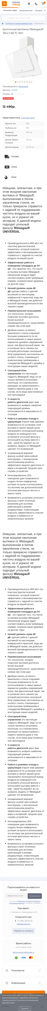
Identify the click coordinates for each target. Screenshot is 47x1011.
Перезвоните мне (23, 924)
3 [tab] (20, 82)
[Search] (4, 17)
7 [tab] (29, 82)
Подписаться (35, 896)
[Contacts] (36, 3)
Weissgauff (23, 86)
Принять (25, 1008)
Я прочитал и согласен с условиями (25, 902)
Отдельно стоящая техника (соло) (19, 23)
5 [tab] (24, 82)
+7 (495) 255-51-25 (24, 921)
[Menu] (4, 3)
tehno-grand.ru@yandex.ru (23, 952)
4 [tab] (22, 82)
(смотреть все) (28, 118)
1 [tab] (15, 82)
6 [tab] (27, 82)
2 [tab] (18, 82)
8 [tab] (31, 82)
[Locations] (28, 3)
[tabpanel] (23, 57)
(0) (12, 94)
